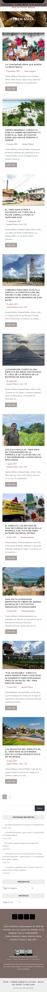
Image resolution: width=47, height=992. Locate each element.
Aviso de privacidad (23, 988)
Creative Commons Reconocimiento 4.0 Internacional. (23, 959)
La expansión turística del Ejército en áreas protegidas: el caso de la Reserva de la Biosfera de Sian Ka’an (23, 373)
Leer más (11, 89)
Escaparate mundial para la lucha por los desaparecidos (24, 825)
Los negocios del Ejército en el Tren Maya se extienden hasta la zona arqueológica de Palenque (23, 753)
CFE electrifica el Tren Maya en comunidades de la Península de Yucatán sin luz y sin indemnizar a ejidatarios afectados (23, 455)
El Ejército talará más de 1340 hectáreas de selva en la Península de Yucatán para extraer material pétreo (23, 530)
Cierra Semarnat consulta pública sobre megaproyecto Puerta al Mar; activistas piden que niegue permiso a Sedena (23, 135)
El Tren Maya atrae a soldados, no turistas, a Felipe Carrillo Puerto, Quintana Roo (20, 214)
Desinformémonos (27, 537)
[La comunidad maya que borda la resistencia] (23, 46)
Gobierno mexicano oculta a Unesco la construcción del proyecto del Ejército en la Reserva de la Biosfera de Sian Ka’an (23, 295)
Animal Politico (28, 144)
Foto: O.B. (23, 224)
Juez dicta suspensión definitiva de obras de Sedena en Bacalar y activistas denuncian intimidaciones (23, 603)
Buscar (39, 808)
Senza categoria (30, 71)
